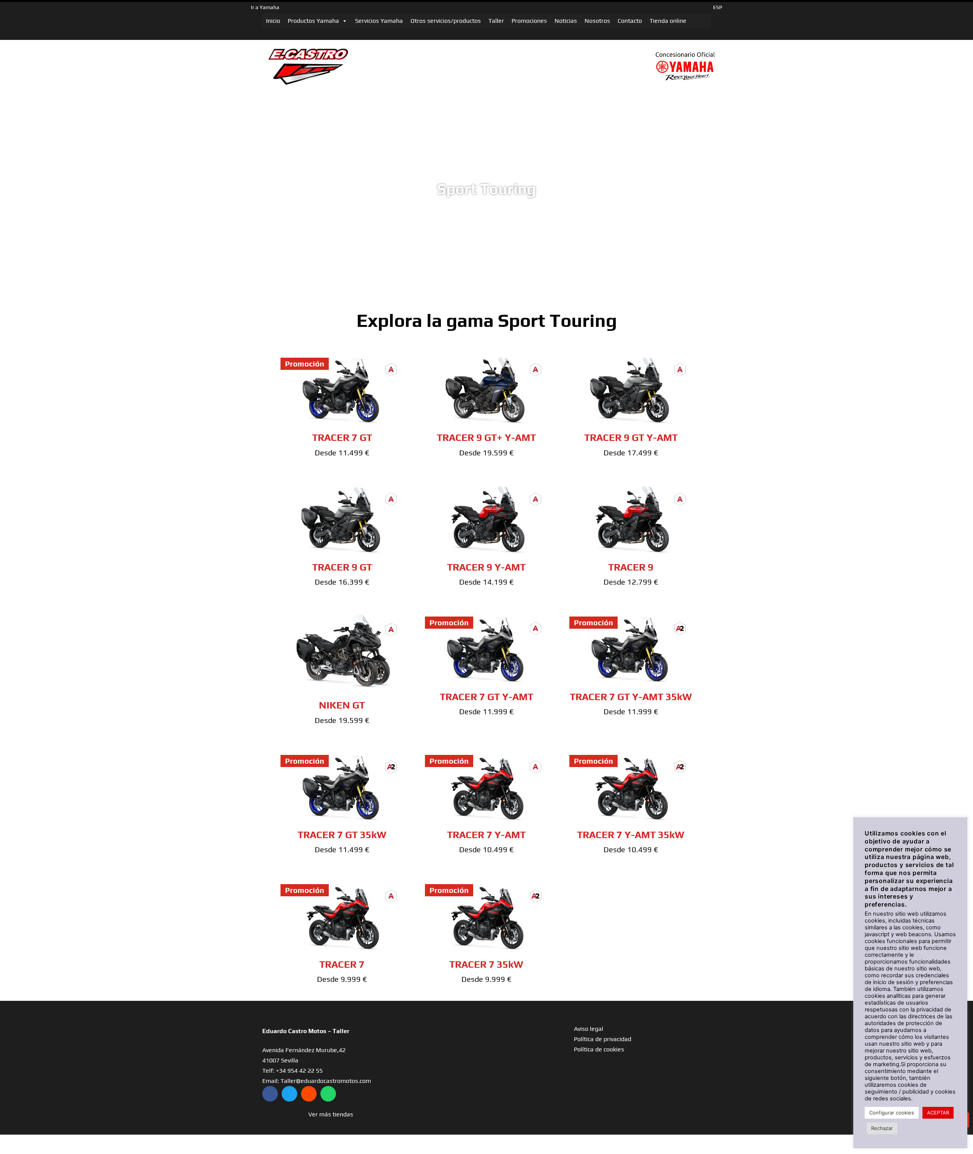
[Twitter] (289, 1094)
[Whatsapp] (328, 1094)
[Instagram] (309, 1094)
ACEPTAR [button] (938, 1113)
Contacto (630, 20)
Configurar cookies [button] (891, 1113)
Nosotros (597, 20)
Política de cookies (599, 1049)
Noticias (566, 20)
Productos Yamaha (313, 20)
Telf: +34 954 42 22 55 (292, 1070)
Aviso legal (588, 1028)
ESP (717, 7)
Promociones (529, 20)
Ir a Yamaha (265, 7)
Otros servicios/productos (445, 20)
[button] (330, 1114)
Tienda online (668, 20)
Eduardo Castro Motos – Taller (305, 1031)
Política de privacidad (602, 1039)
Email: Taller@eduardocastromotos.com (316, 1080)
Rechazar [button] (882, 1128)
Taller (496, 20)
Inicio (273, 20)
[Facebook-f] (270, 1094)
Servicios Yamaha (379, 20)
